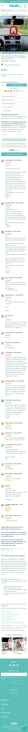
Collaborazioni (4, 717)
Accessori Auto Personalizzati (15, 14)
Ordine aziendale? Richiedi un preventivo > (10, 82)
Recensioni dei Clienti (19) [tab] (8, 100)
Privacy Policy (16, 728)
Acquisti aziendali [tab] (6, 110)
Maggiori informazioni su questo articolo (14, 140)
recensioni (13, 61)
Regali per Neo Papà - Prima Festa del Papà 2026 (12, 622)
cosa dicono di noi (17, 625)
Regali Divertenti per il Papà (8, 619)
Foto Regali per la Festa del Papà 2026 (10, 614)
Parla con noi (14, 693)
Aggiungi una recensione (14, 154)
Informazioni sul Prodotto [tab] (9, 96)
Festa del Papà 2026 (6, 611)
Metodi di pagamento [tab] (7, 107)
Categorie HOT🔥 (6, 700)
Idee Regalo (6, 14)
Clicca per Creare (16, 85)
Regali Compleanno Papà (8, 617)
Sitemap (10, 728)
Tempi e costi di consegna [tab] (8, 103)
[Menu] (2, 6)
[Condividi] (26, 18)
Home (2, 14)
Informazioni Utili (5, 712)
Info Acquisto (4, 704)
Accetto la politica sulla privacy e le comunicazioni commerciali (12, 678)
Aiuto (2, 708)
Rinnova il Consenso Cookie (14, 729)
